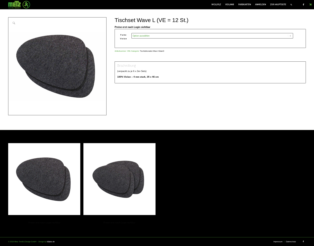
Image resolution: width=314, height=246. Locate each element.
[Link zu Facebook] (303, 4)
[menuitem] (216, 4)
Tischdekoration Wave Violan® (152, 51)
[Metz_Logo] (19, 4)
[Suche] (291, 4)
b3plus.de (51, 242)
